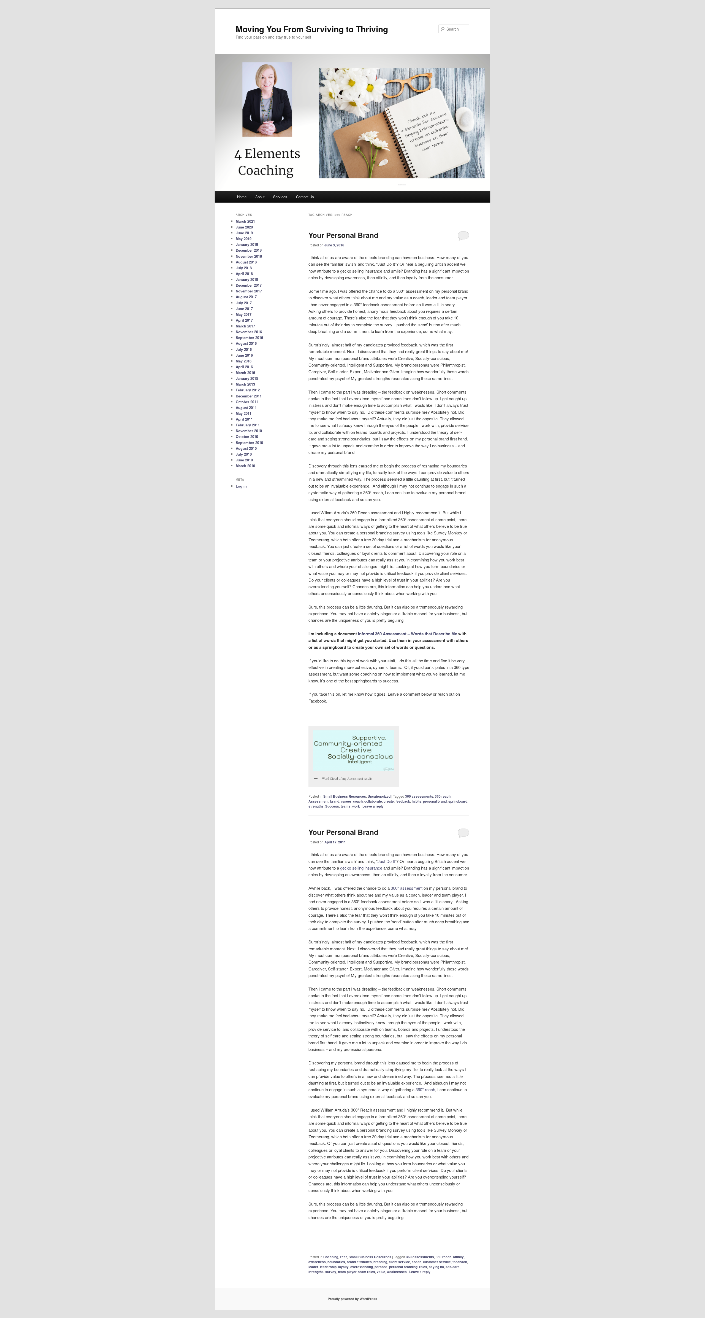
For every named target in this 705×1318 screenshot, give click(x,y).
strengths (316, 806)
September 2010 (249, 442)
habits (416, 801)
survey (330, 1271)
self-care (453, 1266)
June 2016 (244, 355)
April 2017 (244, 320)
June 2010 (244, 459)
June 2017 (244, 308)
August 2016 (246, 343)
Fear (343, 1256)
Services (280, 196)
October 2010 (247, 436)
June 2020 (244, 227)
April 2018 (244, 273)
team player (347, 1271)
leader (313, 1266)
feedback (402, 801)
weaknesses (397, 1271)
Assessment (318, 801)
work (356, 806)
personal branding (403, 1266)
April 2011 (244, 419)
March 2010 (245, 465)
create (389, 801)
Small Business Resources (344, 796)
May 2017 (243, 314)
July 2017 (244, 302)
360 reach (443, 796)
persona (381, 1266)
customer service (437, 1261)
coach (358, 801)
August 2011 (246, 407)
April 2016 (244, 366)
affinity (458, 1256)
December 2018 (249, 250)
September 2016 (249, 337)
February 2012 (248, 389)
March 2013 (245, 384)
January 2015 (247, 378)
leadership (328, 1266)
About (260, 196)
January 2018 (247, 279)
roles (423, 1266)
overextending (361, 1266)
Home (241, 196)
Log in (241, 486)
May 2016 (243, 361)
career (346, 801)
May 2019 (243, 238)
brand (334, 801)
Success (332, 806)
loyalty (343, 1266)
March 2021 (245, 221)
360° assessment (406, 888)
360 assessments (419, 796)
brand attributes (359, 1261)
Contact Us (305, 196)
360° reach (425, 1089)
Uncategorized (379, 796)
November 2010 (249, 430)
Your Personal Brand (343, 235)
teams (346, 806)
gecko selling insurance (361, 868)
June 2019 (244, 232)
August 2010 (246, 448)
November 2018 (249, 256)
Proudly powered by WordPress (352, 1298)
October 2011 (247, 401)
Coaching (330, 1256)
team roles (366, 1271)
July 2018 (244, 267)
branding (380, 1261)
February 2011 (248, 424)
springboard (457, 801)
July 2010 (244, 454)
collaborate (373, 801)
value (381, 1271)
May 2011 (243, 413)
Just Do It (386, 861)
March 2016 (245, 372)
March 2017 (245, 326)
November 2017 (249, 291)
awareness (317, 1261)
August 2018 (246, 262)
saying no (436, 1266)
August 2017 (246, 296)
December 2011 (249, 396)
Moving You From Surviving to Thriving (312, 29)
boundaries (336, 1261)
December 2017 (249, 285)
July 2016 (244, 349)
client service (399, 1261)
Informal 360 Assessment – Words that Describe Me (407, 634)
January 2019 (247, 244)
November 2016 (249, 331)
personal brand (435, 801)
